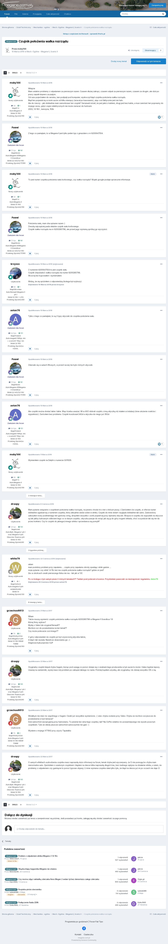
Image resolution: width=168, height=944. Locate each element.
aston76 (15, 310)
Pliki (16, 14)
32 (14, 106)
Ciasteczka (88, 934)
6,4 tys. (13, 333)
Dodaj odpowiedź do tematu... (32, 829)
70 (14, 633)
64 (14, 287)
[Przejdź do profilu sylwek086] (133, 892)
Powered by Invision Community (84, 940)
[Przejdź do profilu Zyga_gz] (133, 880)
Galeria (25, 14)
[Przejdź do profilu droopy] (16, 513)
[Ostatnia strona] (21, 72)
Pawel (15, 127)
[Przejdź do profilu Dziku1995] (133, 903)
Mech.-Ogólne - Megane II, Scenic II (42, 51)
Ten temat (153, 14)
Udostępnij (134, 50)
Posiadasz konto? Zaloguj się (132, 5)
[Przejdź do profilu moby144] (7, 50)
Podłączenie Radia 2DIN (28, 902)
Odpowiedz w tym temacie (148, 61)
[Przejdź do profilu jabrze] (133, 858)
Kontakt (78, 934)
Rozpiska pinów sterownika (29, 889)
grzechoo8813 (15, 610)
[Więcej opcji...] (161, 82)
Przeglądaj (37, 14)
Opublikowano (40, 83)
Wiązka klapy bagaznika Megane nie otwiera (37, 869)
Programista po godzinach (76, 921)
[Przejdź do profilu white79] (16, 568)
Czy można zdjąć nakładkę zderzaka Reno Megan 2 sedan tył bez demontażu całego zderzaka (58, 879)
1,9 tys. (13, 527)
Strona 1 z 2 (31, 73)
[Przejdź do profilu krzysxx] (16, 273)
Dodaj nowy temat (119, 61)
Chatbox (67, 14)
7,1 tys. (13, 150)
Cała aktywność (52, 14)
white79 (15, 558)
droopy (15, 504)
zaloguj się (88, 818)
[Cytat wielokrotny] (30, 117)
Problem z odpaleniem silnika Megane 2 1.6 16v (38, 856)
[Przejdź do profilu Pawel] (16, 137)
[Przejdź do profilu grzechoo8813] (16, 620)
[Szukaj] (163, 14)
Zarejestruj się (157, 5)
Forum (7, 14)
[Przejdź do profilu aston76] (16, 319)
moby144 (15, 82)
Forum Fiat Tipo (96, 921)
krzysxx (15, 264)
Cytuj (36, 117)
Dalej (14, 73)
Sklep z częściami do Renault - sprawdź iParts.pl (84, 34)
